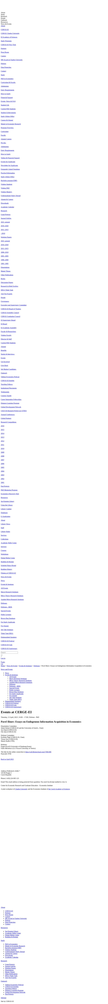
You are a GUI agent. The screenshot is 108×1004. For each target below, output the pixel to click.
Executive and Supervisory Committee (13, 305)
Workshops (4, 554)
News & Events (6, 577)
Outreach (4, 373)
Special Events (6, 611)
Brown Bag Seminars (8, 618)
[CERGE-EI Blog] (2, 896)
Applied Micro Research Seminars (12, 599)
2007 (2, 460)
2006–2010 (4, 252)
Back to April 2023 (7, 759)
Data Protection (6, 67)
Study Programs (6, 41)
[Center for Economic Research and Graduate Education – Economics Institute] (9, 7)
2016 (2, 426)
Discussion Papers (7, 282)
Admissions (5, 86)
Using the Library (7, 505)
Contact (3, 71)
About (3, 26)
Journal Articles (6, 218)
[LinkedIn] (2, 881)
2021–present (5, 222)
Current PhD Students (8, 109)
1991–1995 (4, 263)
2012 (2, 441)
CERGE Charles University (10, 33)
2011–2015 (4, 230)
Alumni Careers (6, 139)
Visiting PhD (5, 188)
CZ (2, 664)
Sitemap (3, 998)
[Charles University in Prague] (54, 872)
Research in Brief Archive (9, 286)
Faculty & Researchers (8, 331)
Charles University (21, 789)
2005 (2, 467)
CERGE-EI (5, 30)
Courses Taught (6, 396)
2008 (2, 456)
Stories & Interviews (7, 354)
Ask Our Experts (6, 294)
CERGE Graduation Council (10, 316)
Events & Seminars (7, 584)
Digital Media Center (8, 558)
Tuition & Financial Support (10, 158)
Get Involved (5, 362)
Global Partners (6, 418)
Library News (5, 524)
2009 (2, 452)
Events (3, 358)
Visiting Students (6, 184)
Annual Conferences (8, 414)
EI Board (4, 324)
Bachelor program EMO (9, 180)
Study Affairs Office (7, 116)
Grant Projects (5, 214)
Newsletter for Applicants (9, 165)
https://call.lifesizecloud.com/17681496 (38, 752)
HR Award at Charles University (12, 60)
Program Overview (7, 128)
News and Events (7, 669)
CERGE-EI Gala (6, 645)
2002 (2, 479)
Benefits (3, 350)
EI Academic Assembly (8, 328)
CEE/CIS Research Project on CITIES (14, 411)
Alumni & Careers (7, 199)
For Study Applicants (8, 622)
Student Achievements (8, 113)
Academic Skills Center (9, 543)
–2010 (3, 233)
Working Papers (6, 237)
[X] (3, 889)
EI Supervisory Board (8, 320)
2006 (2, 464)
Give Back (4, 365)
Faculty (3, 135)
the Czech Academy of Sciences (59, 789)
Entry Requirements (7, 90)
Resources (4, 497)
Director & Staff (6, 339)
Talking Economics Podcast (10, 377)
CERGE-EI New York (8, 45)
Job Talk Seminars (7, 630)
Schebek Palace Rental (8, 565)
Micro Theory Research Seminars (12, 596)
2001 (2, 482)
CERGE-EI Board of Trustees (11, 309)
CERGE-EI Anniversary (9, 648)
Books (3, 279)
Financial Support (7, 97)
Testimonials (5, 392)
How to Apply (5, 94)
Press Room (5, 52)
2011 (2, 445)
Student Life (5, 105)
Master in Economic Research (11, 124)
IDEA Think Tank (7, 290)
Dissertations (5, 267)
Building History (6, 569)
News (3, 581)
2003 (2, 475)
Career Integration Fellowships (11, 399)
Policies (3, 63)
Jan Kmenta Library (7, 501)
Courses (3, 550)
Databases (4, 513)
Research (4, 211)
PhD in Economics (7, 79)
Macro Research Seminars (9, 592)
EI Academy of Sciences (9, 37)
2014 (2, 433)
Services (3, 535)
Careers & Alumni (7, 120)
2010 (2, 448)
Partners (3, 48)
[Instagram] (2, 899)
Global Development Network (11, 407)
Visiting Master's (6, 192)
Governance (5, 301)
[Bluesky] (3, 904)
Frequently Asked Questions (10, 169)
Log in (3, 658)
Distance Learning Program (10, 403)
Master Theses (5, 271)
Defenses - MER (6, 607)
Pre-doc (3, 143)
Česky (3, 662)
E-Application (5, 516)
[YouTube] (2, 892)
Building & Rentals (7, 562)
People (3, 297)
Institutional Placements (9, 388)
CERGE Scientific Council (10, 313)
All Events (4, 588)
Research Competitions (8, 422)
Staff (2, 528)
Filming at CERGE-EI (8, 573)
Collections (4, 539)
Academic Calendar (7, 207)
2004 (2, 471)
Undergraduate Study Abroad (10, 196)
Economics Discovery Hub (10, 494)
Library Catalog (6, 509)
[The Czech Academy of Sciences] (14, 878)
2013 (2, 437)
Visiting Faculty (6, 335)
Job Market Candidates (8, 369)
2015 (2, 430)
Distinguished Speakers (8, 637)
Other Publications (7, 275)
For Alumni (5, 626)
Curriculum (4, 131)
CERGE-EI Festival (7, 641)
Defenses (4, 603)
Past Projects (5, 486)
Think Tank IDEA (7, 633)
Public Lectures (6, 614)
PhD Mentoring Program (9, 490)
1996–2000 (4, 260)
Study (3, 75)
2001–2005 (4, 256)
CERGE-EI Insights (7, 380)
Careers (3, 56)
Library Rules (5, 531)
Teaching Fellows (7, 384)
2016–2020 (4, 226)
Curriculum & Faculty (8, 82)
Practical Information (8, 173)
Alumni (3, 347)
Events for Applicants (8, 162)
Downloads (5, 203)
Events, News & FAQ (8, 101)
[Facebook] (1, 884)
